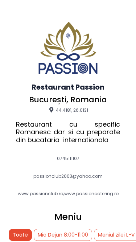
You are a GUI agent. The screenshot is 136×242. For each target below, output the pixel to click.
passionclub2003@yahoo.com (68, 176)
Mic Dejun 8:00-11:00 (63, 234)
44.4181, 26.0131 (71, 110)
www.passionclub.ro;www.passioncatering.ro (68, 193)
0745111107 (68, 158)
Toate (20, 234)
